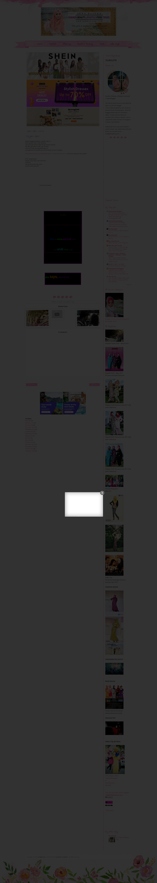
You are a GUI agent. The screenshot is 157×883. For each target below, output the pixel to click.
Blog (75, 515)
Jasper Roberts (71, 515)
